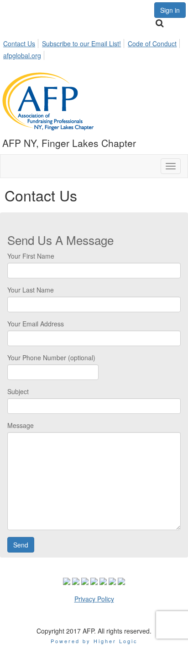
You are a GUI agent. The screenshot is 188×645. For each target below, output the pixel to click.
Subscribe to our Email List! (81, 43)
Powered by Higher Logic (94, 641)
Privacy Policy (94, 598)
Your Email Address (35, 323)
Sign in (170, 10)
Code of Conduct (152, 43)
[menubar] (94, 48)
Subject (18, 391)
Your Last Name (30, 289)
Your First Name (30, 255)
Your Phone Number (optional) (51, 357)
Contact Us (19, 43)
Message (20, 425)
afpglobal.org (22, 55)
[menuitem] (21, 42)
